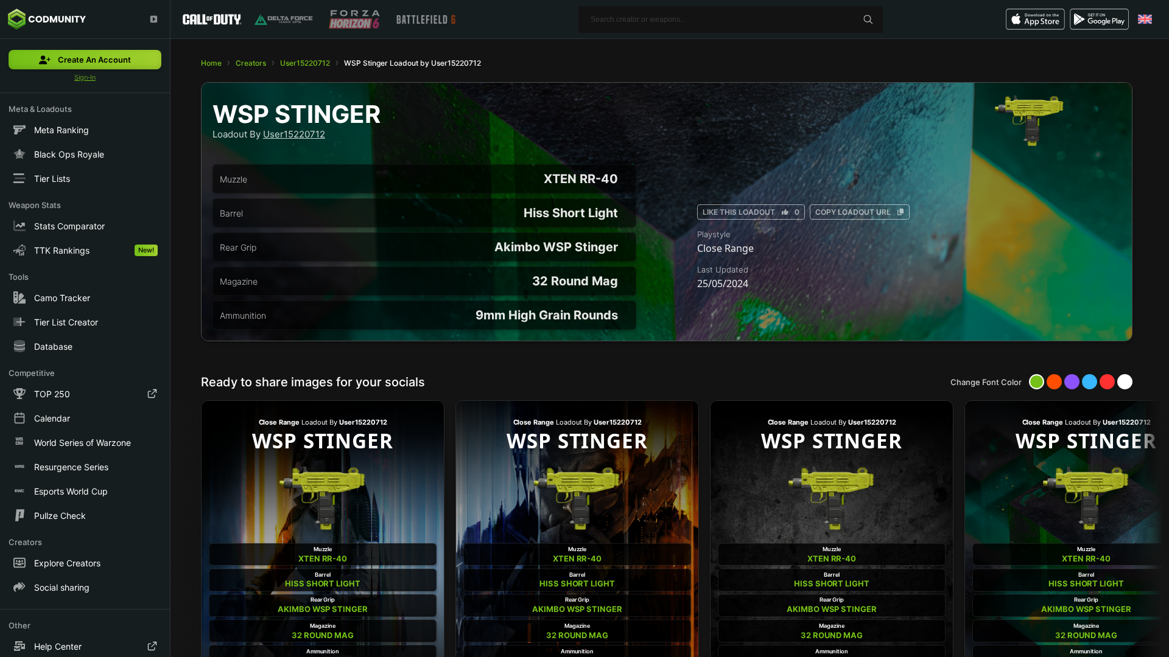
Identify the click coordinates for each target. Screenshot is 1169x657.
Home (211, 63)
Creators (251, 63)
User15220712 (305, 63)
